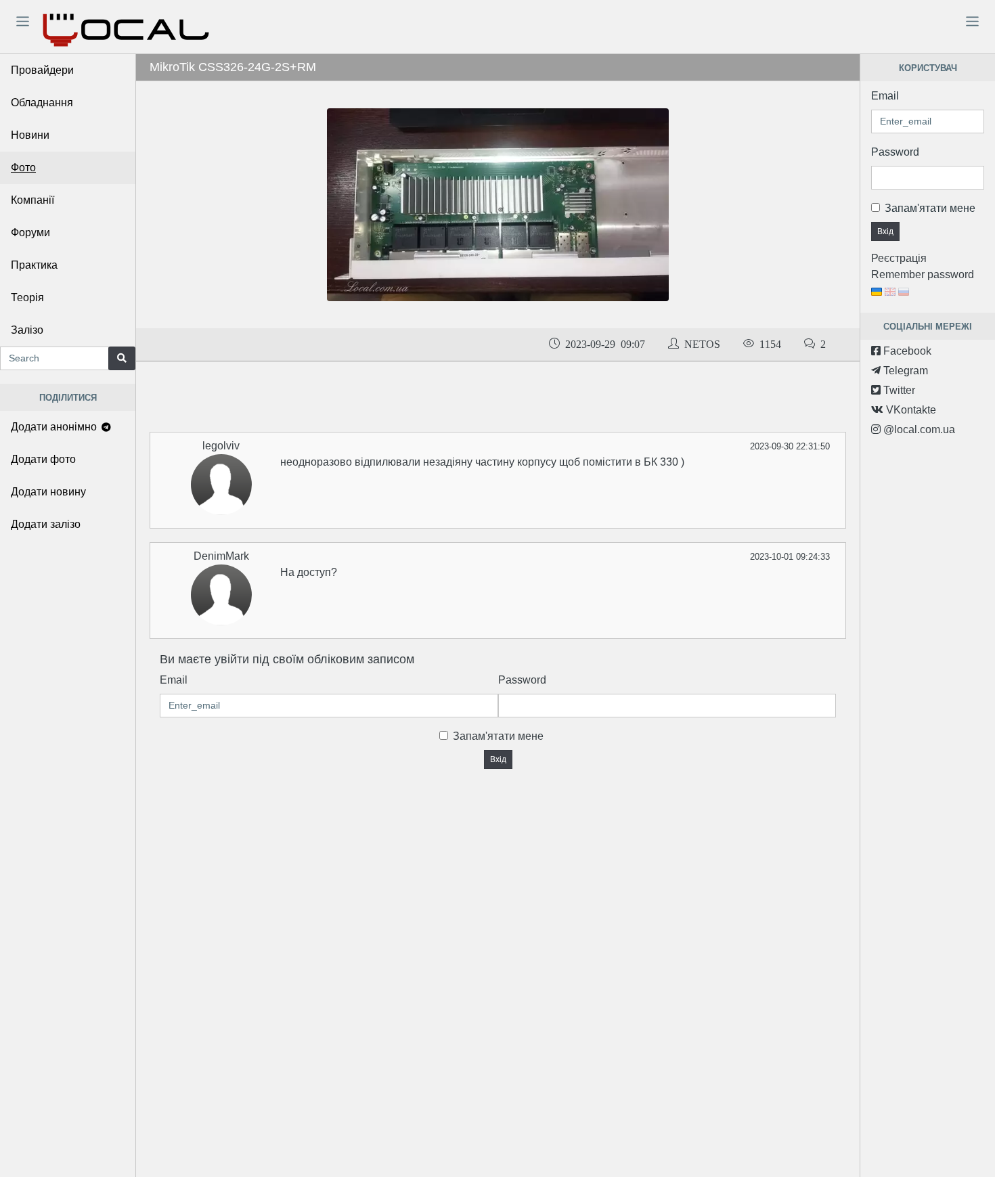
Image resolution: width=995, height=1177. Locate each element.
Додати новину (48, 491)
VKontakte (909, 410)
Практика (34, 265)
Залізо (27, 330)
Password (522, 680)
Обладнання (42, 102)
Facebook (906, 351)
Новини (30, 135)
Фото (23, 167)
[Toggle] (22, 21)
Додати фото (43, 459)
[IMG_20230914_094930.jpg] (497, 204)
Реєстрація (899, 258)
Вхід (498, 759)
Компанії (32, 200)
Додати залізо (46, 524)
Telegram (904, 370)
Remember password (922, 274)
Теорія (27, 297)
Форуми (30, 232)
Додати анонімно (55, 426)
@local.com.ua (918, 429)
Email (173, 680)
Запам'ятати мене (498, 736)
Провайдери (42, 70)
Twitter (898, 390)
